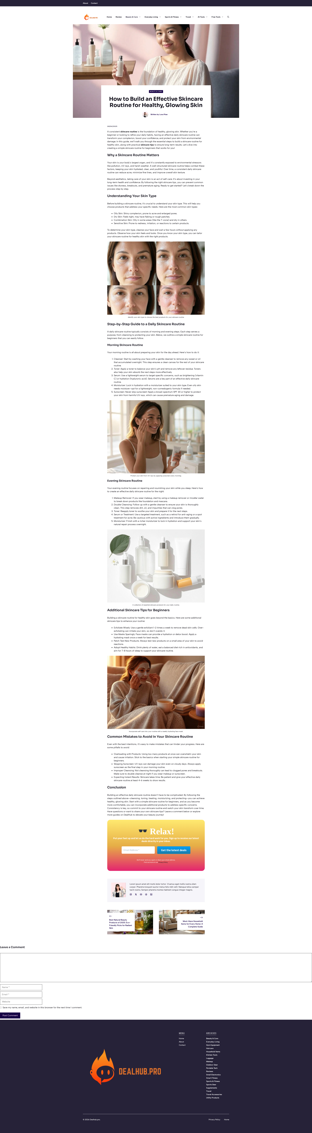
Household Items (213, 1052)
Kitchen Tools (211, 1055)
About (85, 3)
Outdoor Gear (212, 1065)
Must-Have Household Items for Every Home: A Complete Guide (192, 924)
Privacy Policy (163, 862)
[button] (227, 17)
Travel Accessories (214, 1094)
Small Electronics (213, 1075)
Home (109, 17)
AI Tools (201, 17)
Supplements (211, 1088)
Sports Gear (211, 1084)
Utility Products (212, 1098)
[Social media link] (131, 894)
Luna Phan (163, 114)
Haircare (209, 1048)
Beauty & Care (132, 17)
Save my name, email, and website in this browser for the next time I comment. (42, 1007)
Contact (94, 3)
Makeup (209, 1061)
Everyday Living (151, 17)
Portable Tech (211, 1068)
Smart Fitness (212, 1078)
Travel (188, 17)
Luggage (209, 1058)
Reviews (209, 1071)
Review (119, 17)
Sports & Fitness (172, 17)
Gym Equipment (212, 1045)
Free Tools (216, 17)
